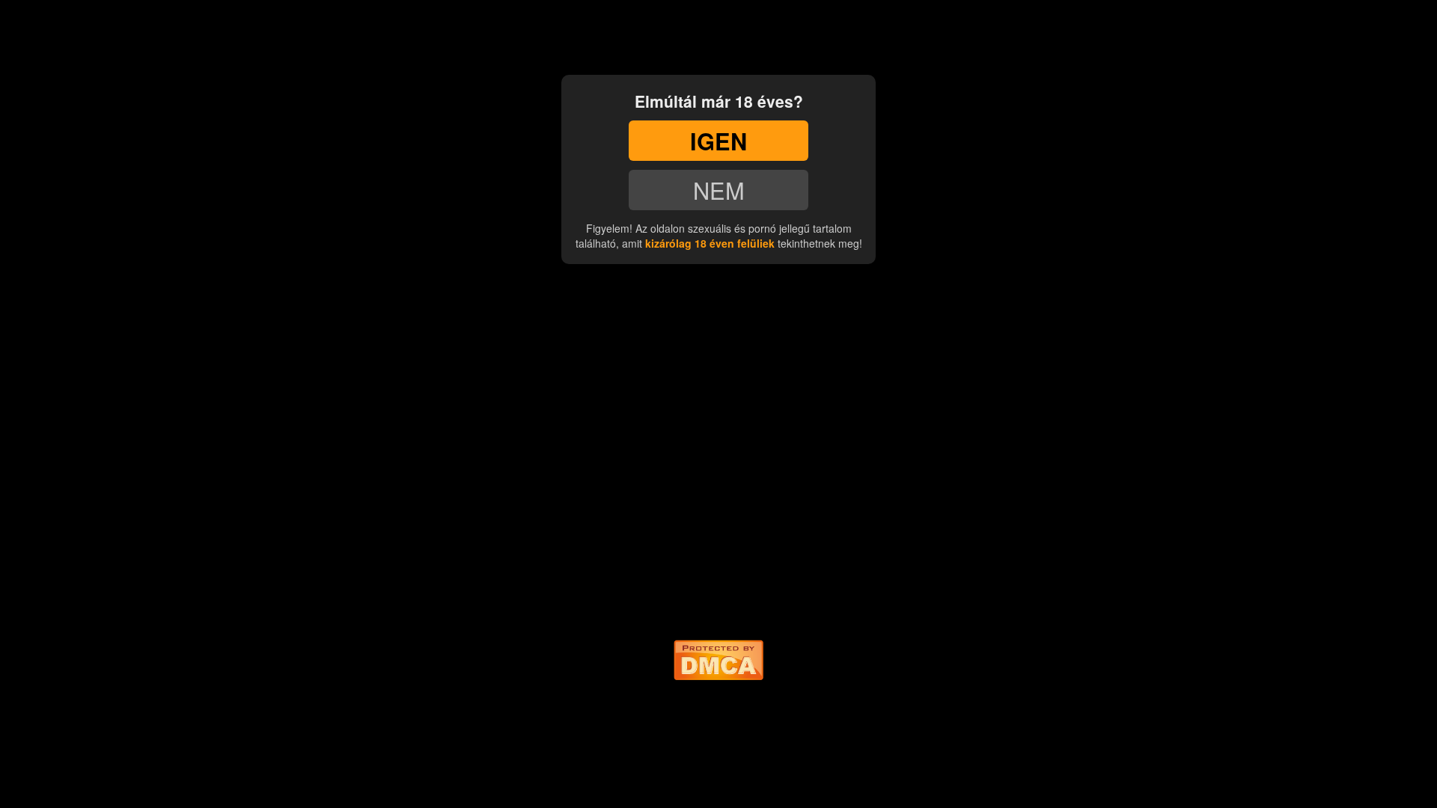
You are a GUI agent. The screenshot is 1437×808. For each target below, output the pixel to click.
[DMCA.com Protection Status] (718, 657)
